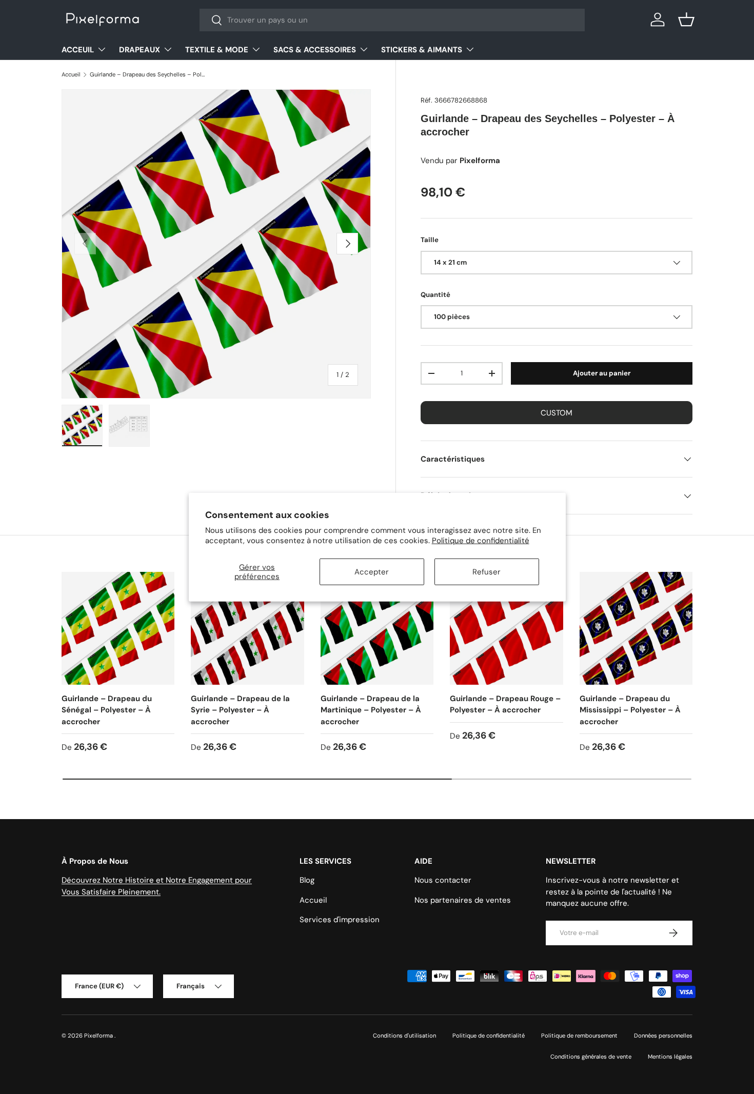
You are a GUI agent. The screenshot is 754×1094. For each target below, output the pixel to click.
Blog (307, 880)
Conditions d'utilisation (404, 1035)
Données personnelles (663, 1035)
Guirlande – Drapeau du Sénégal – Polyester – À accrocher (107, 710)
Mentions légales (670, 1056)
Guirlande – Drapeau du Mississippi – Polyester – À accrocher (630, 710)
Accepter (371, 572)
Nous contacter (442, 880)
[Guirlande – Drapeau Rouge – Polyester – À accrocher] (506, 628)
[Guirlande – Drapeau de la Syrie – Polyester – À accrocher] (247, 628)
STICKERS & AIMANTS (421, 50)
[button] (686, 19)
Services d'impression (340, 919)
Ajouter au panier (601, 373)
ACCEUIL (78, 50)
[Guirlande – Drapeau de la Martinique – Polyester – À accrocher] (377, 628)
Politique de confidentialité (480, 540)
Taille (430, 239)
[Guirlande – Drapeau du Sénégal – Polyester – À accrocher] (118, 628)
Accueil (71, 74)
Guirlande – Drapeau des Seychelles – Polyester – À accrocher (147, 74)
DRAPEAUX (139, 50)
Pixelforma (99, 1035)
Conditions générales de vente (590, 1056)
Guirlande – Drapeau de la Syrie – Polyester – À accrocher (240, 710)
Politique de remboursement (579, 1035)
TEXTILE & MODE (216, 50)
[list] (216, 244)
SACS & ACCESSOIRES (314, 50)
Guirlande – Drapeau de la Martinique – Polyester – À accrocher (371, 710)
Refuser (486, 572)
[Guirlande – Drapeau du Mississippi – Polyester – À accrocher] (636, 628)
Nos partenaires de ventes (462, 900)
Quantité (435, 294)
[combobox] (392, 20)
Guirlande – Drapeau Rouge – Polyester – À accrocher (505, 704)
